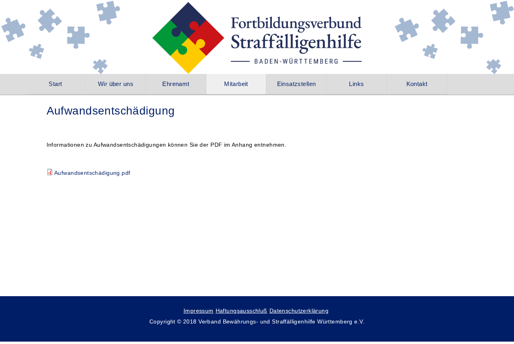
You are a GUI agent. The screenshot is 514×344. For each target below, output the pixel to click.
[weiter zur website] (257, 44)
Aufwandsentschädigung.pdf (92, 173)
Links (356, 83)
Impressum (199, 310)
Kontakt (417, 83)
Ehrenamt (175, 83)
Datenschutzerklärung (298, 310)
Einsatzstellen (296, 83)
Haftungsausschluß (241, 310)
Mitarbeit (236, 83)
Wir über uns (115, 83)
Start (55, 83)
